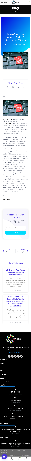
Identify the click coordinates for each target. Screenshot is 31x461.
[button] (4, 456)
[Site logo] (15, 2)
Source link (6, 199)
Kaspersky (8, 123)
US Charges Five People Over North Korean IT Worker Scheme (15, 272)
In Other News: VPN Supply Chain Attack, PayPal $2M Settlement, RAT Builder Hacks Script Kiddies (15, 301)
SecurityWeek (7, 119)
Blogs (18, 11)
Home (13, 11)
